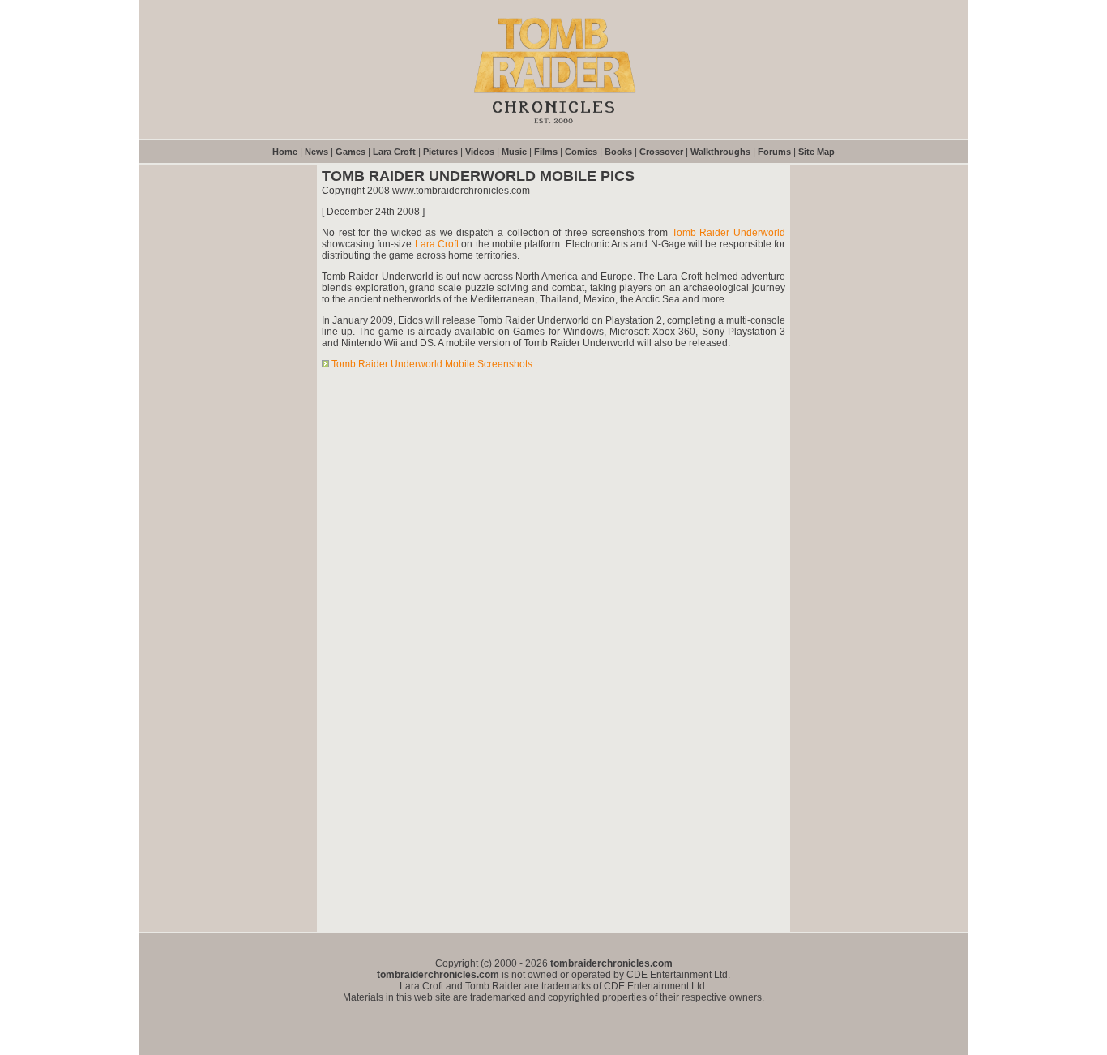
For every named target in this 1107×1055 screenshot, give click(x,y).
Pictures (440, 152)
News (316, 152)
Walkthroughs (720, 152)
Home (284, 152)
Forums (774, 152)
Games (350, 152)
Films (546, 152)
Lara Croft (394, 152)
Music (514, 152)
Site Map (816, 152)
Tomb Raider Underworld (728, 232)
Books (618, 152)
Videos (479, 152)
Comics (581, 152)
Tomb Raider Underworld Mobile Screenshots (431, 364)
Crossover (661, 152)
